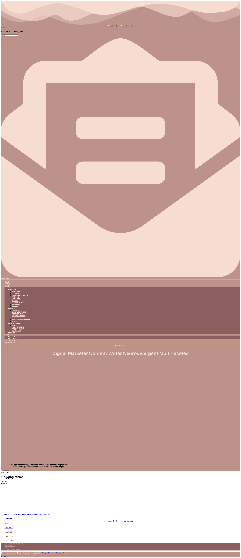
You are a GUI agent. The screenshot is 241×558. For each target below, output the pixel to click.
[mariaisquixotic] (120, 26)
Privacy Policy (47, 553)
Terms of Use (60, 553)
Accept (3, 556)
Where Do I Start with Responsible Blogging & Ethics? (27, 514)
